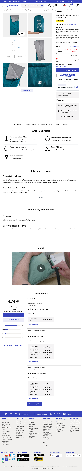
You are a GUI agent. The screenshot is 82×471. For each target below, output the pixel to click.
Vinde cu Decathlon (75, 421)
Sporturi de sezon (60, 425)
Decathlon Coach (60, 427)
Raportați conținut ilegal (74, 431)
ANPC (44, 442)
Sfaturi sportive (60, 423)
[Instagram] (40, 455)
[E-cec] (6, 460)
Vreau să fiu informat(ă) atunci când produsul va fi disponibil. (68, 75)
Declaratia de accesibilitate (47, 468)
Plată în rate (19, 428)
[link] (13, 315)
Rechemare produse (32, 437)
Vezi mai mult (27, 90)
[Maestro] (10, 455)
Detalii (41, 197)
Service (31, 431)
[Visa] (2, 455)
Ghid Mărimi (19, 435)
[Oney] (10, 459)
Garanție (31, 426)
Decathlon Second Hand (34, 434)
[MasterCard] (6, 455)
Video (22, 33)
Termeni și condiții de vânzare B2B (47, 427)
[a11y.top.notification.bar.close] (79, 1)
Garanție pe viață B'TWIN (33, 429)
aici (70, 81)
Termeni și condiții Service (47, 430)
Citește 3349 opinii (72, 24)
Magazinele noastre (7, 427)
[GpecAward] (38, 460)
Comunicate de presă (6, 425)
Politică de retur (20, 430)
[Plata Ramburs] (13, 459)
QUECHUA (59, 12)
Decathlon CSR (6, 435)
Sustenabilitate (6, 431)
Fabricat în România (7, 439)
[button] (41, 130)
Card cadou (32, 424)
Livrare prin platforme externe (20, 425)
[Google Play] (23, 460)
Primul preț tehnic (6, 437)
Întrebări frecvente (74, 428)
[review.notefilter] (24, 326)
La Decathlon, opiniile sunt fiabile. (13, 345)
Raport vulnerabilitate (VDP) (46, 446)
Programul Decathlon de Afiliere (59, 430)
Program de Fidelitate (32, 421)
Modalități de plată (20, 423)
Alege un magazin (61, 66)
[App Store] (23, 456)
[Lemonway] (2, 462)
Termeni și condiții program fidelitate (47, 423)
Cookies (45, 440)
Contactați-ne (5, 444)
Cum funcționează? (75, 423)
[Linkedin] (43, 455)
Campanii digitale (20, 437)
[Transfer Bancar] (13, 456)
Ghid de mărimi (75, 46)
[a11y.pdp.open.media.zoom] (15, 25)
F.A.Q (63, 466)
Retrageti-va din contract (20, 433)
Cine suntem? (5, 422)
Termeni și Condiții (8, 466)
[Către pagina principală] (12, 6)
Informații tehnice (31, 124)
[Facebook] (35, 455)
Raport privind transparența (72, 466)
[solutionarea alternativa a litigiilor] (56, 456)
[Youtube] (38, 455)
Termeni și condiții (47, 421)
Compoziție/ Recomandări (45, 124)
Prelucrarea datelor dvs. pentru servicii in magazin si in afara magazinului (48, 434)
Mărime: (58, 46)
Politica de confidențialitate (47, 438)
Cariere (4, 429)
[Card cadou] (2, 459)
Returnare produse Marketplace (74, 425)
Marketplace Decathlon (5, 442)
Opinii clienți (64, 124)
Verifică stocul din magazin (67, 70)
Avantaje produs (18, 124)
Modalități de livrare (21, 421)
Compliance (5, 433)
